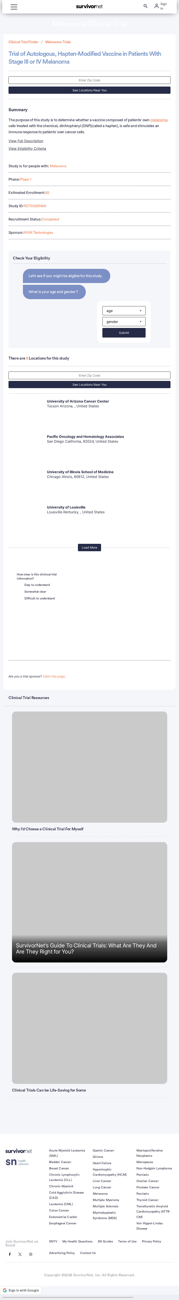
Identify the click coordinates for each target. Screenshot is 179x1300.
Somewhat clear (35, 591)
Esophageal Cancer (62, 1223)
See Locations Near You (89, 90)
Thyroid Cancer (147, 1200)
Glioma (98, 1156)
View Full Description (26, 141)
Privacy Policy (151, 1241)
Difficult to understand (39, 598)
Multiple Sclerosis (106, 1206)
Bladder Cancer (60, 1162)
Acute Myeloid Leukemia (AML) (67, 1153)
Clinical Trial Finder (23, 42)
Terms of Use (127, 1241)
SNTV (53, 1241)
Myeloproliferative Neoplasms (149, 1153)
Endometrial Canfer (63, 1217)
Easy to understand (37, 585)
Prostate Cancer (147, 1187)
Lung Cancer (102, 1187)
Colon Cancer (59, 1210)
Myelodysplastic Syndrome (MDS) (105, 1215)
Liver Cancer (102, 1181)
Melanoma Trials (58, 42)
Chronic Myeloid (61, 1186)
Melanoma (58, 166)
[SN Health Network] (18, 1162)
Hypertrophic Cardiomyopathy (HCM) (110, 1172)
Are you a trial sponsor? (37, 676)
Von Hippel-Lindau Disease (149, 1226)
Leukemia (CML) (61, 1204)
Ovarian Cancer (147, 1181)
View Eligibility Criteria (27, 148)
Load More (89, 547)
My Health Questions (77, 1241)
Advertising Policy (62, 1253)
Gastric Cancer (103, 1150)
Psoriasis (142, 1174)
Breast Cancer (59, 1168)
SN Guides (105, 1241)
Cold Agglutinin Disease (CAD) (66, 1195)
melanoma (159, 120)
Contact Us (88, 1253)
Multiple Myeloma (106, 1200)
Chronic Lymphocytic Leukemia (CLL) (64, 1177)
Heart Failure (102, 1163)
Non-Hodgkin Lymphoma (154, 1168)
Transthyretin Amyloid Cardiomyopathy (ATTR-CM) (153, 1211)
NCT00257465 (35, 206)
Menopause (144, 1162)
